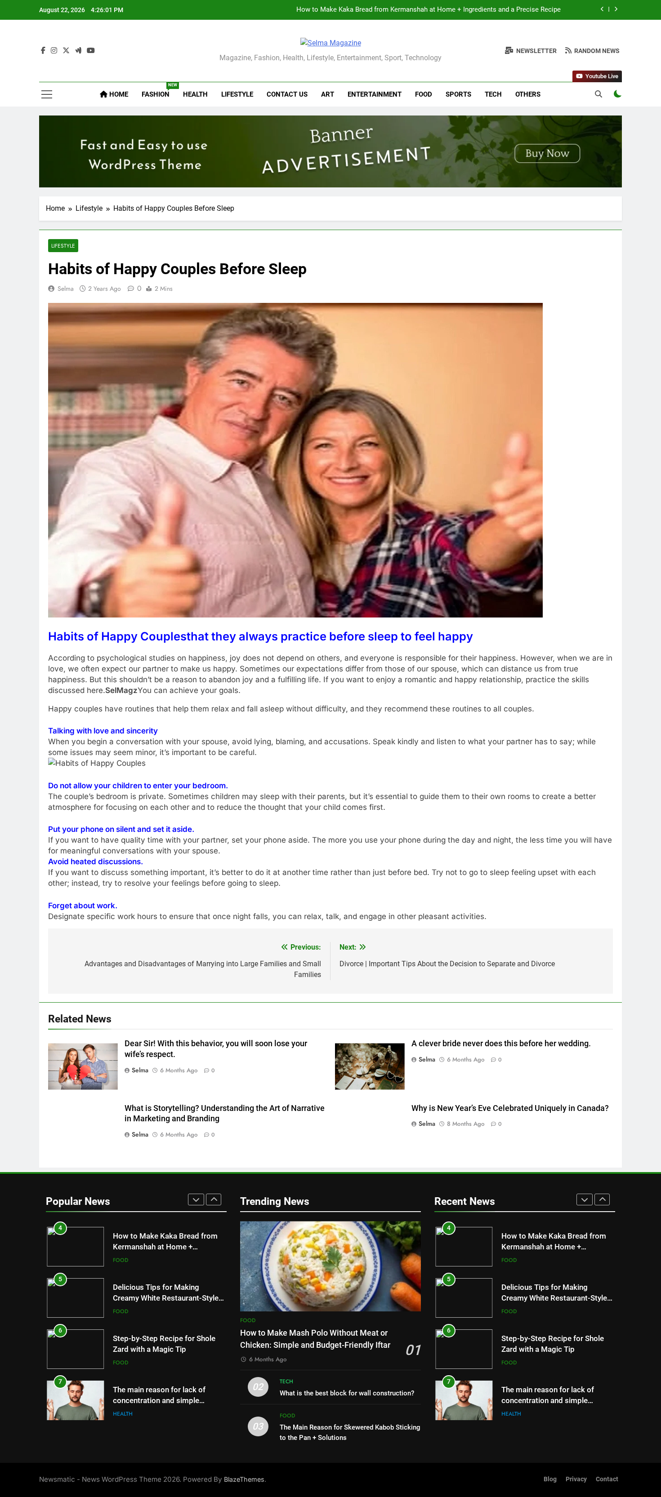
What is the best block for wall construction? (347, 1393)
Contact (607, 1479)
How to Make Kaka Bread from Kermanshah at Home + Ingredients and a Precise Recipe (428, 9)
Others (527, 94)
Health (195, 94)
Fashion (159, 90)
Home (117, 94)
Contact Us (287, 94)
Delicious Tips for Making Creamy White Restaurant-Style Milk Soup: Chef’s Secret (166, 1298)
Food (423, 94)
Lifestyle (237, 94)
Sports (458, 94)
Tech (493, 94)
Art (327, 94)
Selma (66, 288)
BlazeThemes (244, 1479)
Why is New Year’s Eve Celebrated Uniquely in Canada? (510, 1108)
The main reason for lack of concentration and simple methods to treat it (159, 1401)
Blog (550, 1479)
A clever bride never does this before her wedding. (501, 1043)
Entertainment (375, 94)
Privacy (576, 1479)
